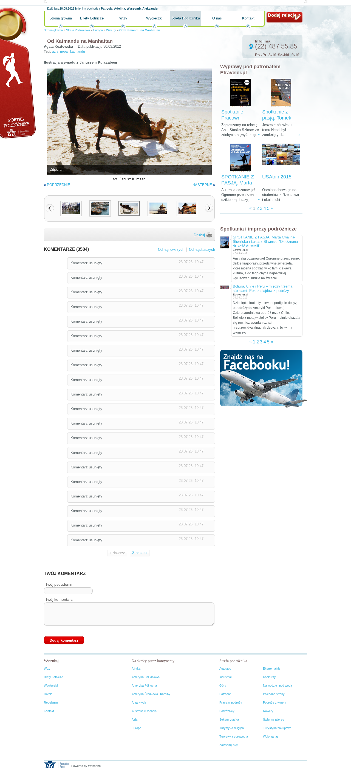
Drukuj (199, 235)
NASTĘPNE (202, 185)
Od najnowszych (171, 249)
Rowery (268, 711)
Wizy (123, 18)
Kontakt (248, 18)
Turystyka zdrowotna (233, 736)
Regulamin (51, 702)
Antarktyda (139, 702)
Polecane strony (274, 694)
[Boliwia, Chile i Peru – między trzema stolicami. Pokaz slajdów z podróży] (224, 286)
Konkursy (269, 677)
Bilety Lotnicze (92, 18)
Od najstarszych (202, 249)
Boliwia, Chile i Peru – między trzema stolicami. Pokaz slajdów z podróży (262, 288)
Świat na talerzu (273, 719)
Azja (134, 719)
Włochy (111, 30)
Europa (98, 30)
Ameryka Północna (144, 685)
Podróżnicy (226, 711)
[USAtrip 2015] (281, 158)
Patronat (225, 694)
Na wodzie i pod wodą (277, 685)
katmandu (77, 51)
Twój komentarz (59, 599)
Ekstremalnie (271, 668)
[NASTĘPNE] (209, 208)
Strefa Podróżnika (185, 18)
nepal (64, 51)
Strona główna (60, 18)
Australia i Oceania (144, 711)
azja (55, 51)
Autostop (225, 668)
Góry (222, 685)
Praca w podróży (230, 702)
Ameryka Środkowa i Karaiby (151, 694)
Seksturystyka (229, 719)
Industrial (225, 677)
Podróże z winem (274, 702)
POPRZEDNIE (58, 185)
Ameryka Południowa (146, 677)
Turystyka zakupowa (277, 728)
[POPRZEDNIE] (50, 208)
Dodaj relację (282, 15)
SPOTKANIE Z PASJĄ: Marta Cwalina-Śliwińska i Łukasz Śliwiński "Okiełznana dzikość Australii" (265, 241)
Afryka (136, 668)
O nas (217, 18)
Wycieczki (154, 18)
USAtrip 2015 (276, 177)
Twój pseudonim (59, 584)
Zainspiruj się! (228, 745)
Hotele (48, 694)
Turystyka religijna (231, 728)
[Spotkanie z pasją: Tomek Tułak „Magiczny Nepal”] (281, 93)
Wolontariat (270, 736)
